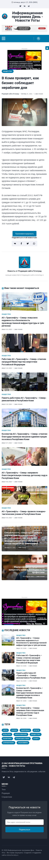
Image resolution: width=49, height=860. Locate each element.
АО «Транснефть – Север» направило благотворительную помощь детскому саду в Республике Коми (24, 475)
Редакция (6, 793)
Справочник (8, 743)
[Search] (38, 38)
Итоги (36, 730)
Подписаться (24, 829)
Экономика (23, 743)
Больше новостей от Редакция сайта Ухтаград (24, 275)
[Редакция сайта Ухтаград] (24, 267)
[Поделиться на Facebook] (21, 243)
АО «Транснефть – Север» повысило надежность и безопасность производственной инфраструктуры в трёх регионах (31, 641)
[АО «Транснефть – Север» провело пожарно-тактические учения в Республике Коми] (24, 495)
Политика (7, 738)
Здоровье (25, 730)
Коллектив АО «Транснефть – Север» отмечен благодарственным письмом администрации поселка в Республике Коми (24, 437)
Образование (21, 734)
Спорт (36, 738)
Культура (7, 734)
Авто (5, 730)
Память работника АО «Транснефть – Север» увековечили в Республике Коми (31, 675)
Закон (14, 730)
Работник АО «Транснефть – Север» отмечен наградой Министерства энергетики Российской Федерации (24, 362)
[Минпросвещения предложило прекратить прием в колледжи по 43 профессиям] (24, 567)
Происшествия (22, 738)
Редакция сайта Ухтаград (10, 94)
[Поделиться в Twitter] (27, 243)
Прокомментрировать (24, 234)
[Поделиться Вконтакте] (15, 243)
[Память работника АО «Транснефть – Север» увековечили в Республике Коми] (24, 382)
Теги (3, 789)
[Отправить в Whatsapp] (34, 243)
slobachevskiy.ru (12, 855)
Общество (7, 71)
